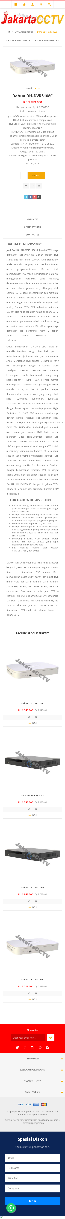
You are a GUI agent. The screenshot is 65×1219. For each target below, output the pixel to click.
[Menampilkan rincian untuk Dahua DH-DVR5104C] (32, 670)
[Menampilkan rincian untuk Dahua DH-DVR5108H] (32, 854)
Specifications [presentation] (32, 227)
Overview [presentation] (32, 219)
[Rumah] (9, 31)
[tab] (32, 219)
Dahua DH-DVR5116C (32, 979)
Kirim (32, 1201)
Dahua (36, 88)
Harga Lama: (24, 107)
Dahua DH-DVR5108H (32, 887)
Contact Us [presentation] (32, 234)
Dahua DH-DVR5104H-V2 (32, 795)
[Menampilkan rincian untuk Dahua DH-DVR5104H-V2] (32, 762)
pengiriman (40, 111)
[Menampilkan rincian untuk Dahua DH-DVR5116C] (32, 946)
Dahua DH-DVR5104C (32, 703)
